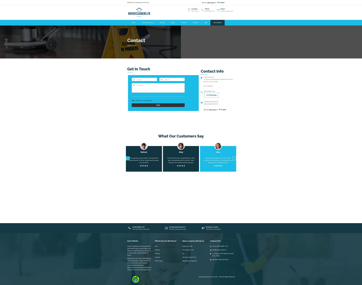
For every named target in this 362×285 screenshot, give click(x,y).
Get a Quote (218, 22)
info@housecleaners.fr (219, 250)
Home (133, 22)
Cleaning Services (148, 22)
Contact (184, 22)
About (173, 22)
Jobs (205, 22)
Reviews (195, 22)
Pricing (162, 22)
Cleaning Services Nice (206, 277)
